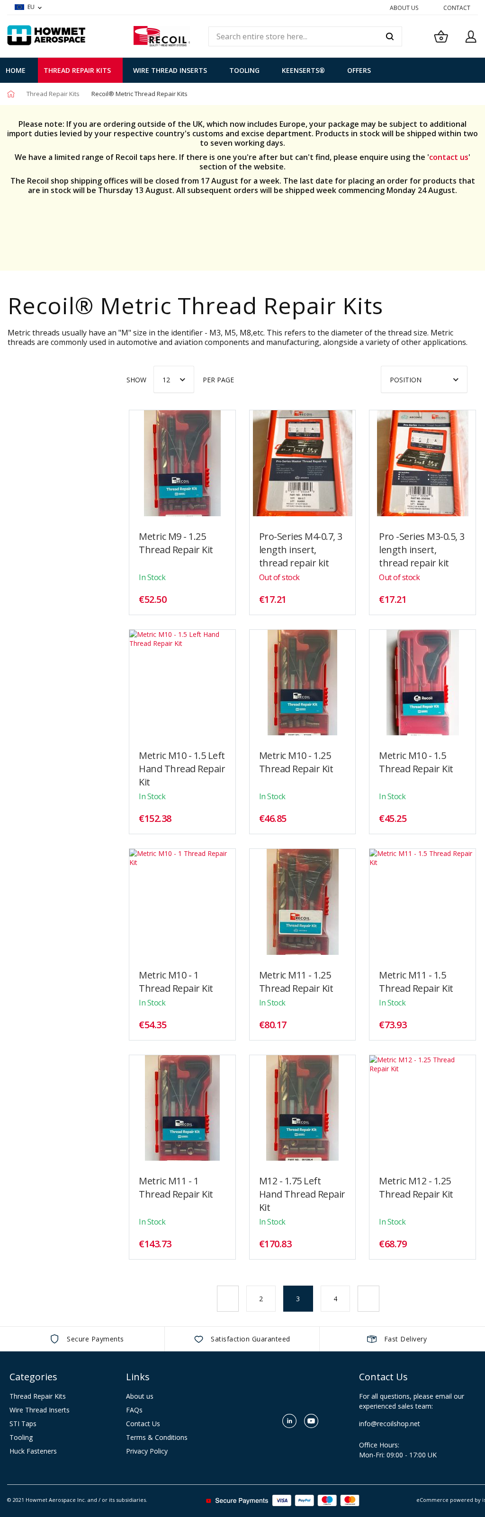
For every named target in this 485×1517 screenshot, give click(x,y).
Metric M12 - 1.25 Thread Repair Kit (416, 1187)
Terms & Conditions (157, 1437)
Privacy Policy (147, 1450)
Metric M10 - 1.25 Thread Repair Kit (296, 762)
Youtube (311, 1421)
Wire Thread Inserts (39, 1409)
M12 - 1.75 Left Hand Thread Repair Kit (302, 1194)
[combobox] (305, 36)
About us (139, 1396)
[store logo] (161, 36)
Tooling (21, 1437)
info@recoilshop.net (63, 496)
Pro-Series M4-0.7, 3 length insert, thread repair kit (300, 549)
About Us (404, 8)
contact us (448, 157)
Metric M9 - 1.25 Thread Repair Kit (176, 543)
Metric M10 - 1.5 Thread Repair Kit (416, 762)
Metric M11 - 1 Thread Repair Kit (176, 1187)
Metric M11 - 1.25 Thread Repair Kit (296, 982)
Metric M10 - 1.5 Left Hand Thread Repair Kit (182, 768)
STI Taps (22, 1423)
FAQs (134, 1409)
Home (11, 93)
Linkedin (289, 1421)
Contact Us (143, 1423)
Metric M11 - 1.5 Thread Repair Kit (416, 982)
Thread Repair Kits (54, 93)
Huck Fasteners (33, 1450)
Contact (456, 8)
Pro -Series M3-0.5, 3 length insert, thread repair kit (422, 549)
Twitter (267, 1421)
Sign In (471, 36)
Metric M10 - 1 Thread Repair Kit (176, 982)
